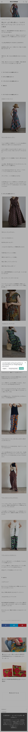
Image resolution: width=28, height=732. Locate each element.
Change (21, 368)
